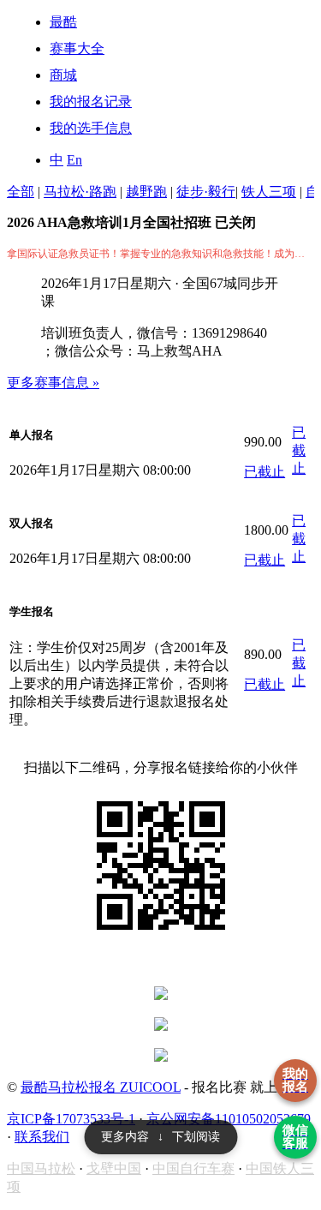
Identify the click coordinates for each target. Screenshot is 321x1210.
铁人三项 (268, 191)
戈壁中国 (113, 1168)
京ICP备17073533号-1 (71, 1118)
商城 (63, 75)
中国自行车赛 (193, 1168)
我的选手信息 (91, 128)
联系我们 (42, 1136)
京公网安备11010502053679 (228, 1118)
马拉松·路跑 (80, 191)
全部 (20, 191)
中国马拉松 (41, 1168)
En (74, 160)
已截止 (264, 471)
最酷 (63, 22)
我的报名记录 (91, 101)
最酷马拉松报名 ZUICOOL (101, 1087)
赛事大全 (77, 48)
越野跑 (146, 191)
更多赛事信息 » (53, 382)
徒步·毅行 (205, 191)
